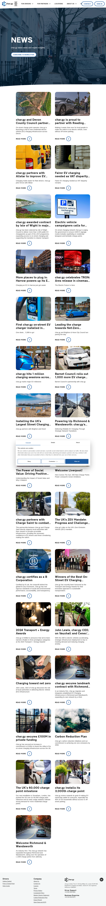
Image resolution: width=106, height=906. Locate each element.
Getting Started (7, 881)
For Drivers (26, 4)
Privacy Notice (38, 890)
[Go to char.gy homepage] (7, 3)
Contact (87, 4)
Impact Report (38, 900)
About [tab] (78, 442)
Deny (29, 461)
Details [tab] (53, 442)
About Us (36, 881)
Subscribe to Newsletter (23, 55)
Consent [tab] (28, 442)
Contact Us (37, 883)
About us (70, 4)
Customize (52, 461)
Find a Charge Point (8, 883)
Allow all (76, 461)
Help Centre (6, 886)
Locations (58, 4)
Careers (36, 886)
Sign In (99, 4)
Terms (35, 888)
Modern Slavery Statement (41, 895)
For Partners (42, 4)
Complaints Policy (39, 893)
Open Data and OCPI (40, 902)
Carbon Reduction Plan (40, 897)
